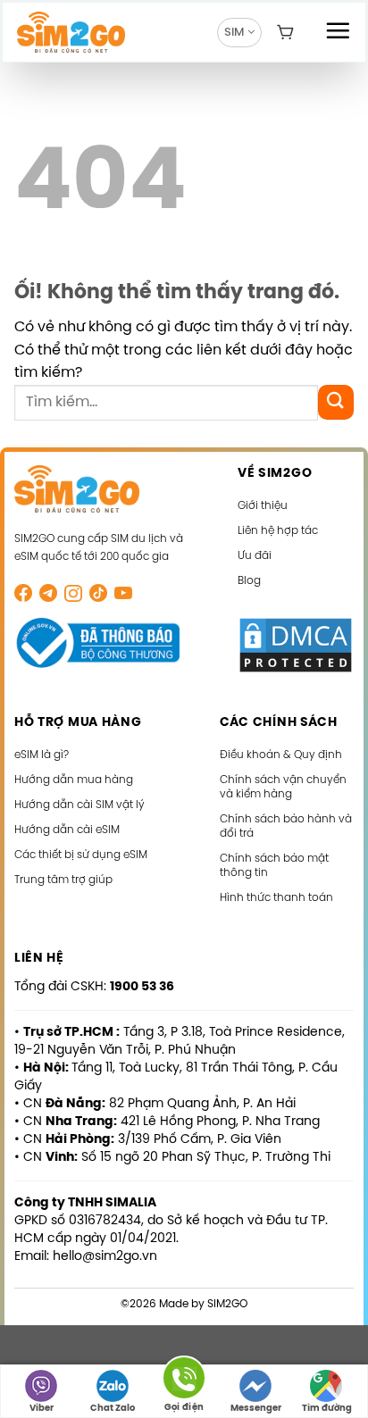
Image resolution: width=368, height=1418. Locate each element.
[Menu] (337, 30)
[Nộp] (336, 402)
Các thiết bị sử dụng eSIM (80, 855)
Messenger (255, 1409)
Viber (41, 1409)
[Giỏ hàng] (286, 32)
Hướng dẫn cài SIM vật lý (79, 805)
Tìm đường (327, 1409)
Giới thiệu (263, 506)
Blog (249, 581)
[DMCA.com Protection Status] (296, 645)
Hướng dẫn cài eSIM (67, 830)
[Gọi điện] (184, 1381)
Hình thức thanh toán (276, 898)
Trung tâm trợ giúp (63, 880)
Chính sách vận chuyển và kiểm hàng (283, 787)
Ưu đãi (255, 556)
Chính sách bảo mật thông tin (274, 866)
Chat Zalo (112, 1409)
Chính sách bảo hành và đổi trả (286, 826)
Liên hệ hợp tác (278, 531)
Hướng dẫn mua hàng (73, 780)
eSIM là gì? (41, 755)
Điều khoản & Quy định (281, 755)
